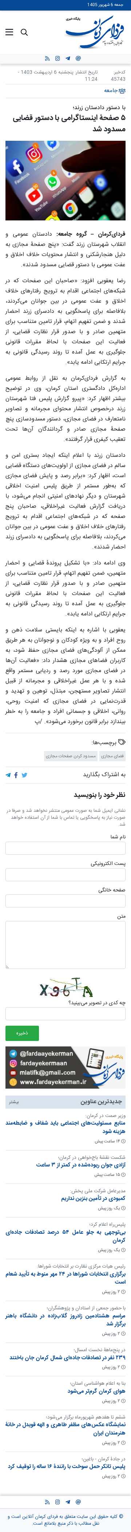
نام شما (118, 838)
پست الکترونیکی (108, 864)
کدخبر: (119, 72)
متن (121, 917)
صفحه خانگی (112, 890)
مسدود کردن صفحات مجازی (71, 756)
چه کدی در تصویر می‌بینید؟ (97, 1003)
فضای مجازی (112, 756)
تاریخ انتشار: (86, 72)
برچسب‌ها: (105, 743)
